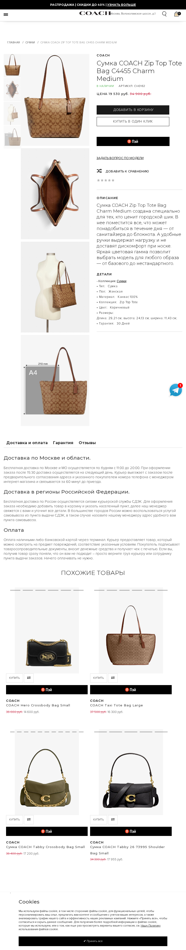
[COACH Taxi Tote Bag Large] (99, 630)
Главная (13, 42)
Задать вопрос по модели (120, 158)
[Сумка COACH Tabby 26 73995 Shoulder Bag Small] (100, 772)
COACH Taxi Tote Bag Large (116, 705)
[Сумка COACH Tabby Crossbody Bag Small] (12, 772)
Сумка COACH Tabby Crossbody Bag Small (45, 847)
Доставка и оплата (27, 442)
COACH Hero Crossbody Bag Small (38, 705)
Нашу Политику (151, 925)
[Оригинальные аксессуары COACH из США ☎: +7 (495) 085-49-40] (95, 13)
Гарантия (63, 442)
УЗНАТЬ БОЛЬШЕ (121, 5)
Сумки (30, 42)
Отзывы (87, 442)
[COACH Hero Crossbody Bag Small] (15, 630)
